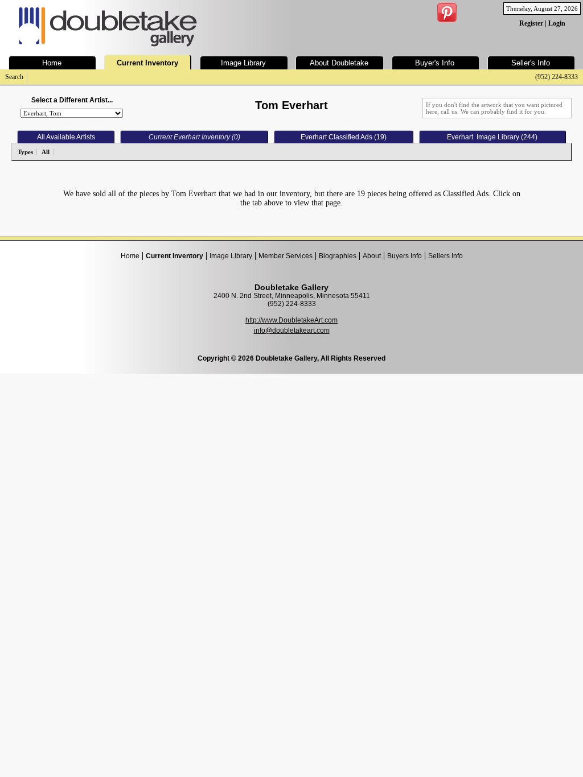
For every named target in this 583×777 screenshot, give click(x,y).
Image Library (231, 256)
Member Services (285, 256)
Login (556, 23)
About (372, 256)
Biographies (337, 256)
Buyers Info (404, 256)
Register (531, 23)
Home (130, 256)
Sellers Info (445, 256)
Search (14, 77)
